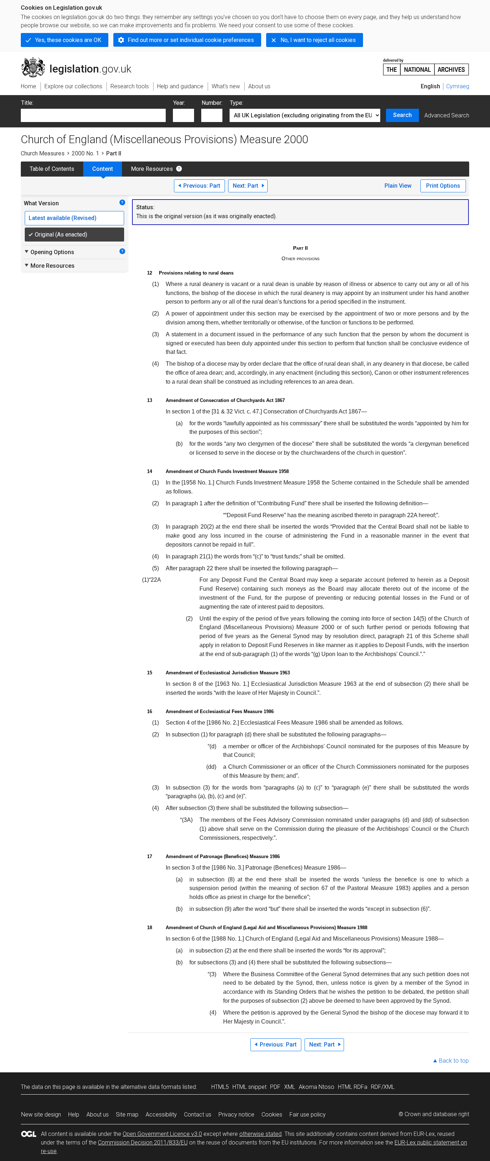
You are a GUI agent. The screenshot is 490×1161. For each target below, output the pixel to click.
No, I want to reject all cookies (318, 40)
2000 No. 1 (85, 153)
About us (97, 1114)
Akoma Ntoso (316, 1086)
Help (73, 1114)
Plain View (398, 185)
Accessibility (161, 1114)
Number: (212, 102)
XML (289, 1086)
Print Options (443, 185)
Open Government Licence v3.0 (162, 1133)
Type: (236, 102)
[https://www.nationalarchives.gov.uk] (426, 64)
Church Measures (43, 153)
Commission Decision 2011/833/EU (143, 1142)
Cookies (272, 1114)
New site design (41, 1114)
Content (102, 168)
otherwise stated (260, 1133)
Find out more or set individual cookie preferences (191, 40)
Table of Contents (52, 168)
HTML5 (220, 1086)
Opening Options (49, 252)
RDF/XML (383, 1086)
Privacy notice (236, 1114)
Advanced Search (446, 115)
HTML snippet (249, 1086)
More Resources (152, 168)
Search (402, 115)
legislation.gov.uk (80, 60)
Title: (27, 102)
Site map (127, 1114)
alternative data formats (151, 1086)
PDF (275, 1086)
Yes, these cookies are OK (68, 40)
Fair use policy (307, 1114)
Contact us (197, 1114)
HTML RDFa (352, 1086)
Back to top (454, 1060)
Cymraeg (457, 86)
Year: (179, 102)
